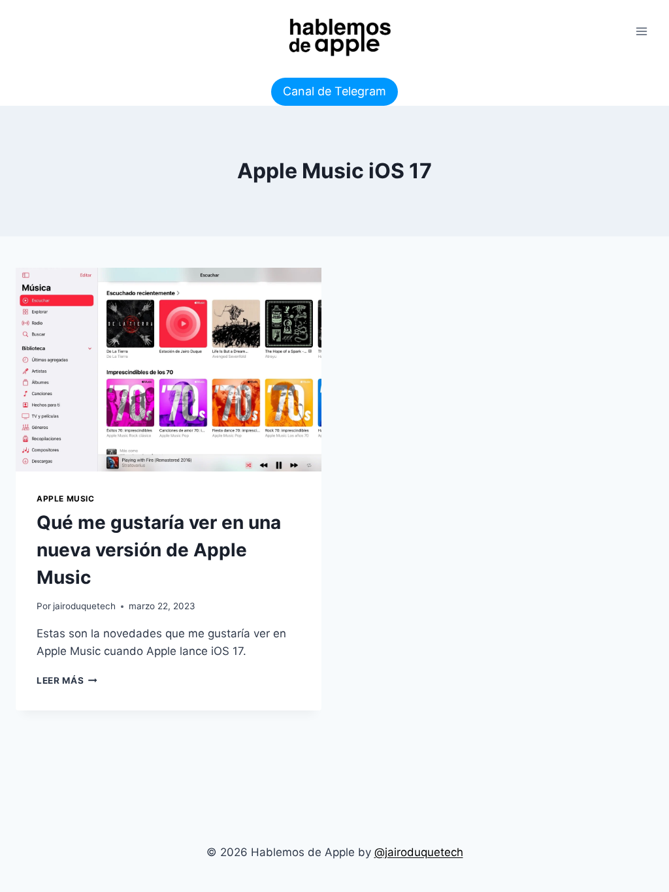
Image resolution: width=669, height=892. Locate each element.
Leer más (67, 680)
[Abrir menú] (641, 31)
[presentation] (168, 369)
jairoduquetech (84, 606)
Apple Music (66, 498)
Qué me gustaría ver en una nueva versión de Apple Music (159, 549)
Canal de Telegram (334, 91)
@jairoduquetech (418, 852)
